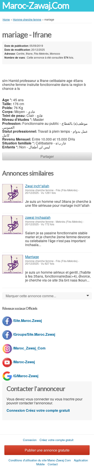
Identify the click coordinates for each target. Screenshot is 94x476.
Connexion (16, 410)
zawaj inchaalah (37, 217)
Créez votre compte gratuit (48, 410)
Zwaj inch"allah (37, 185)
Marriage (32, 256)
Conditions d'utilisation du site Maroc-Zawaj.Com (40, 460)
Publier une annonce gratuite (47, 450)
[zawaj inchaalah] (12, 224)
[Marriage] (12, 264)
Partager (47, 156)
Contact (53, 464)
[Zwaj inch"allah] (12, 193)
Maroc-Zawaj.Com (35, 5)
